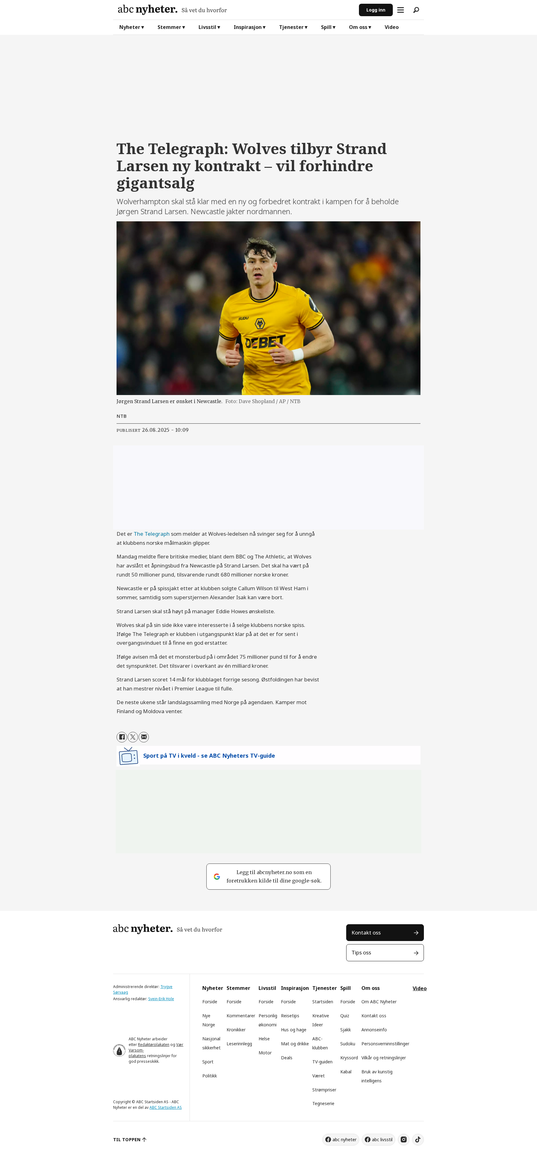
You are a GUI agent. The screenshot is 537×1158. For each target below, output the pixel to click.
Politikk (209, 1076)
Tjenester (291, 27)
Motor (265, 1053)
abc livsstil (382, 1139)
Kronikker (236, 1030)
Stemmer (169, 27)
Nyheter (129, 27)
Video (392, 27)
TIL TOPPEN (126, 1139)
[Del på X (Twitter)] (133, 737)
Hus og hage (293, 1030)
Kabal (345, 1072)
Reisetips (290, 1016)
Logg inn (375, 10)
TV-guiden (322, 1062)
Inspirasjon (248, 27)
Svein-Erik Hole (161, 998)
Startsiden (322, 1002)
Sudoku (347, 1044)
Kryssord (349, 1058)
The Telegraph (152, 533)
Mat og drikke (295, 1044)
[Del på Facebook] (122, 737)
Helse (264, 1039)
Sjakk (345, 1030)
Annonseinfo (374, 1030)
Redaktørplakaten (153, 1044)
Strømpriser (324, 1090)
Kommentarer (241, 1016)
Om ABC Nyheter (379, 1002)
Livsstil (207, 27)
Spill (326, 27)
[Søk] (416, 10)
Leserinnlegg (239, 1044)
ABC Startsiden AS (165, 1107)
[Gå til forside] (236, 9)
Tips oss (361, 952)
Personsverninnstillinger (385, 1044)
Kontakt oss (366, 932)
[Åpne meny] (400, 10)
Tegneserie (323, 1103)
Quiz (344, 1016)
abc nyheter (344, 1139)
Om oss (358, 27)
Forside (209, 1002)
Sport (207, 1062)
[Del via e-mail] (144, 737)
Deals (286, 1058)
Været (318, 1076)
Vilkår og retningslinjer (383, 1058)
